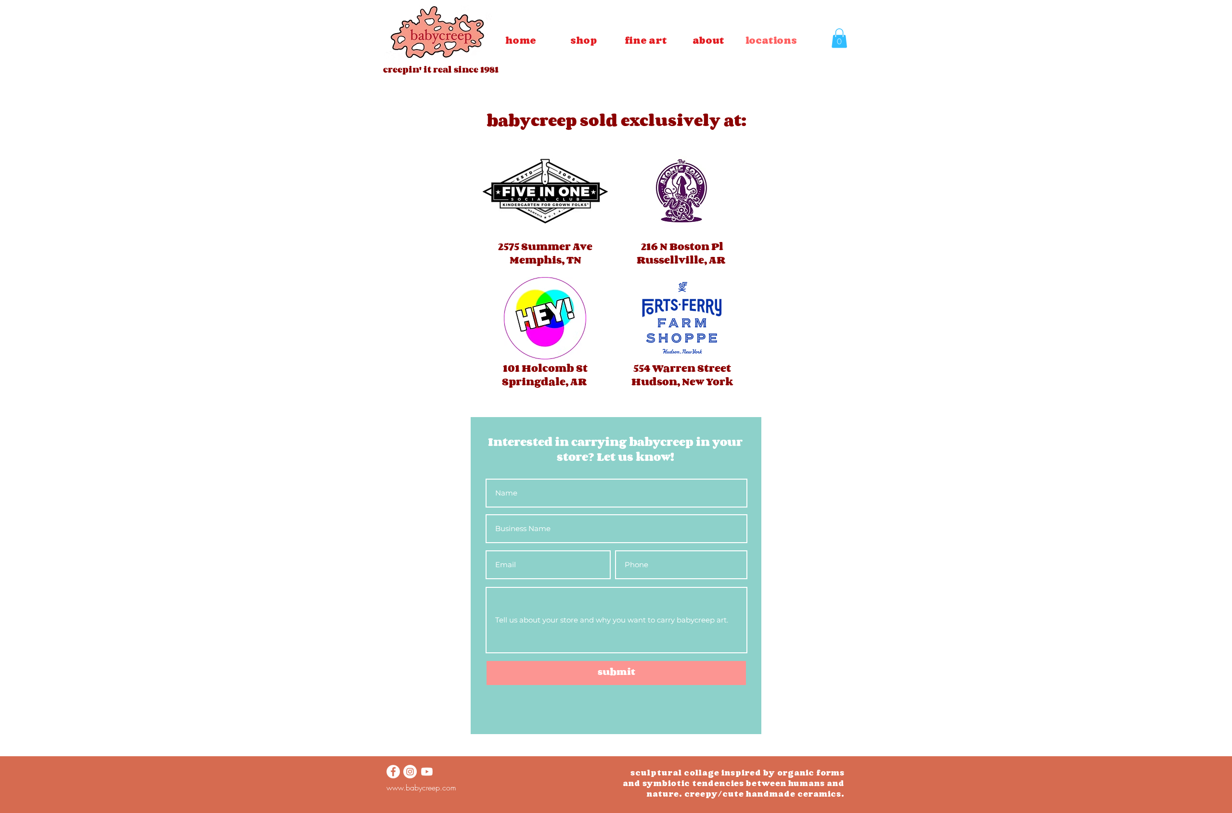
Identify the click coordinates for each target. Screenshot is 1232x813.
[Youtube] (427, 771)
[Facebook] (393, 771)
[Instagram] (410, 771)
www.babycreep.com (421, 787)
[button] (646, 40)
